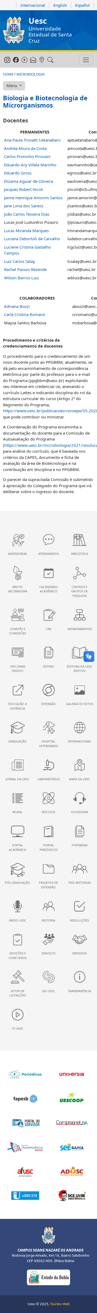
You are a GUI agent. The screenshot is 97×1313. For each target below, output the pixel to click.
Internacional (32, 5)
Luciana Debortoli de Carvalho (32, 238)
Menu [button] (12, 85)
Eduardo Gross (18, 173)
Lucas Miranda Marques (26, 230)
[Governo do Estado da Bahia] (48, 1277)
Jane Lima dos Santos (23, 205)
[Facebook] (15, 60)
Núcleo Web (60, 1303)
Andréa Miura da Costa (25, 148)
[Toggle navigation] (86, 60)
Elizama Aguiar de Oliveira (28, 181)
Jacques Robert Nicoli (23, 189)
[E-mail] (33, 60)
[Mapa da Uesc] (41, 60)
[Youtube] (24, 60)
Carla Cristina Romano (24, 314)
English (60, 5)
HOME (8, 74)
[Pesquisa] (50, 60)
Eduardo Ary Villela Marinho (30, 164)
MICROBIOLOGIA (30, 74)
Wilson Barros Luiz (21, 277)
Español (82, 5)
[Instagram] (7, 60)
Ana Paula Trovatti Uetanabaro (32, 140)
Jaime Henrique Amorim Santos (33, 197)
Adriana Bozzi (17, 306)
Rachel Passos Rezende (25, 269)
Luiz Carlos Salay (19, 261)
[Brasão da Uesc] (14, 30)
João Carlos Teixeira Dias (26, 214)
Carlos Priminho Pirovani (27, 156)
